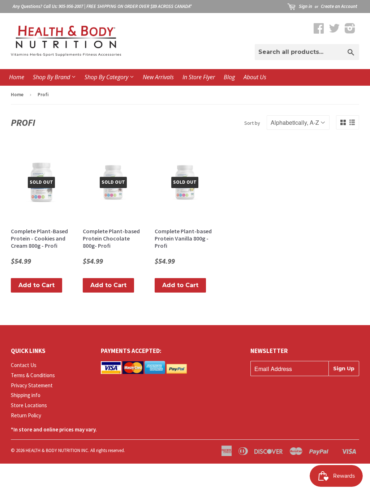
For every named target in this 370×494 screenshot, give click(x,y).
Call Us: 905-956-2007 (63, 6)
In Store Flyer (198, 77)
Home (16, 77)
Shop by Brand (52, 77)
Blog (229, 77)
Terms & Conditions (33, 375)
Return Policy (26, 415)
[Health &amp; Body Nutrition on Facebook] (318, 30)
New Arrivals (158, 77)
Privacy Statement (32, 385)
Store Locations (29, 405)
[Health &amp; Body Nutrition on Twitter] (334, 30)
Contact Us (23, 365)
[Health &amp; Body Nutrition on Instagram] (350, 30)
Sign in (305, 6)
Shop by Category (107, 77)
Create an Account (339, 6)
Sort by (252, 123)
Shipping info (25, 395)
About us (255, 77)
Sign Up (343, 368)
